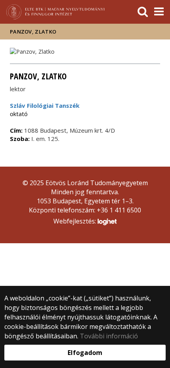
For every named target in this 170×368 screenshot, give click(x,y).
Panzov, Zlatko (33, 31)
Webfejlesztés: (75, 221)
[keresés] (143, 12)
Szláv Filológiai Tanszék (44, 105)
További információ (109, 336)
